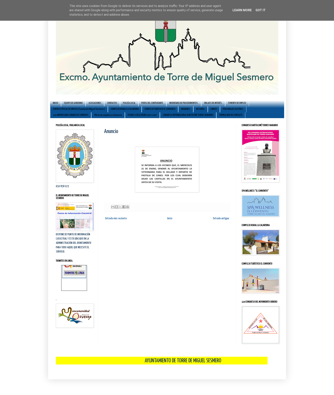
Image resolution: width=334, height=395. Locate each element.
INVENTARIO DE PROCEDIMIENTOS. (183, 103)
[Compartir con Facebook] (124, 207)
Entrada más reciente (116, 218)
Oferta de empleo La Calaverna (108, 115)
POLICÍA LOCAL (129, 103)
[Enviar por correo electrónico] (113, 207)
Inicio (169, 218)
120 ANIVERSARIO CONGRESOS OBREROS (70, 115)
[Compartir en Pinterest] (128, 207)
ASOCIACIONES (95, 103)
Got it (261, 10)
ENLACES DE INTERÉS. (213, 103)
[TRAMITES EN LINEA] (74, 271)
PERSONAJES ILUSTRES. (233, 109)
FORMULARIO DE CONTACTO (230, 115)
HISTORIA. (200, 109)
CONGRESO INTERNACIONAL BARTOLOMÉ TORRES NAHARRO (188, 115)
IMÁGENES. (185, 109)
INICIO (55, 103)
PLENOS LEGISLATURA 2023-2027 (142, 115)
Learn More (242, 10)
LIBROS (214, 109)
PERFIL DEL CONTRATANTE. (152, 103)
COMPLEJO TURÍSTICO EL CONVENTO (160, 109)
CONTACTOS (112, 103)
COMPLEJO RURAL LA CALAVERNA (125, 109)
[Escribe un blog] (116, 207)
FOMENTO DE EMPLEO (237, 103)
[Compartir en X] (120, 207)
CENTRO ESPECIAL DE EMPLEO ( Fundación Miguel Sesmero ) (79, 109)
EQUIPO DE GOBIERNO (73, 103)
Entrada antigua (221, 218)
